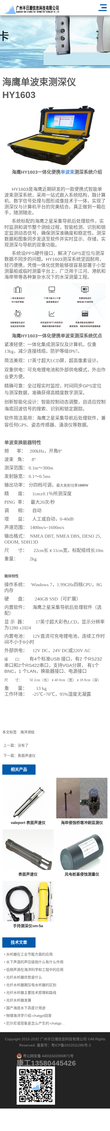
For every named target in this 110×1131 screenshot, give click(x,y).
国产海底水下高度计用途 (26, 1008)
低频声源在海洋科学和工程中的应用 (34, 970)
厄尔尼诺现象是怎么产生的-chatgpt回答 (36, 1023)
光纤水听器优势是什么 (24, 977)
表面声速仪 (27, 755)
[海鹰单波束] (55, 306)
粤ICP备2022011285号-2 (71, 1045)
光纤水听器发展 (18, 1000)
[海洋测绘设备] (55, 135)
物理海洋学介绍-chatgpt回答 (29, 1016)
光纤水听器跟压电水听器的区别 (31, 985)
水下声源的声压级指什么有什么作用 (34, 962)
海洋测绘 (27, 732)
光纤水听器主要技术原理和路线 (31, 993)
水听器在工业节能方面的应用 (29, 954)
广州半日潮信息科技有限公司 (63, 1039)
